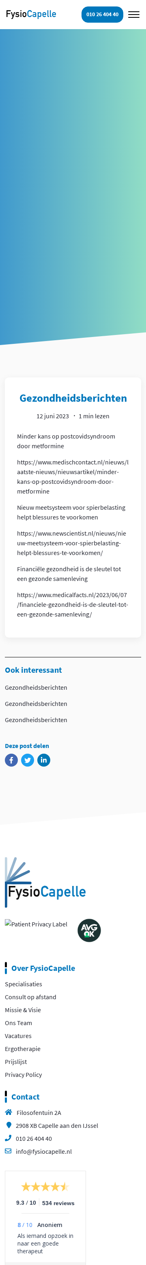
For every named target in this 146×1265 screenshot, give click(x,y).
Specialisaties (23, 984)
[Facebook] (11, 760)
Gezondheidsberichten (36, 687)
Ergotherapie (23, 1049)
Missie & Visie (23, 1010)
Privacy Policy (23, 1074)
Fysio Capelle (31, 14)
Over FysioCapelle (43, 968)
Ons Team (18, 1023)
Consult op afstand (30, 997)
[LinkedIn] (43, 760)
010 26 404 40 (34, 1138)
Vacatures (18, 1036)
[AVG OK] (89, 930)
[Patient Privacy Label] (36, 923)
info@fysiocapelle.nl (44, 1151)
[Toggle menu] (134, 14)
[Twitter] (27, 760)
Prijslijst (16, 1061)
